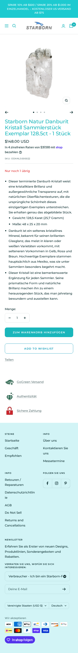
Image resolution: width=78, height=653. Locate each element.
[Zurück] (6, 112)
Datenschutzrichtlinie (20, 494)
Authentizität (27, 396)
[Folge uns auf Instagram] (56, 483)
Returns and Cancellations (15, 522)
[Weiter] (71, 112)
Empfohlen (13, 456)
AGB (8, 505)
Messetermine (54, 461)
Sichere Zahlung (29, 411)
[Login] (63, 26)
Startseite (12, 440)
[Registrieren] (64, 589)
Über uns (50, 440)
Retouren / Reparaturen (14, 482)
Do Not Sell (13, 512)
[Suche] (14, 26)
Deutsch (57, 605)
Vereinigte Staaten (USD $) (25, 605)
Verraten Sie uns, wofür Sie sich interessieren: (29, 566)
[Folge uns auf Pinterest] (65, 483)
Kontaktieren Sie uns (55, 450)
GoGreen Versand (30, 382)
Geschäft (11, 448)
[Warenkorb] (71, 26)
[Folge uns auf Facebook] (47, 483)
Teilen (9, 360)
